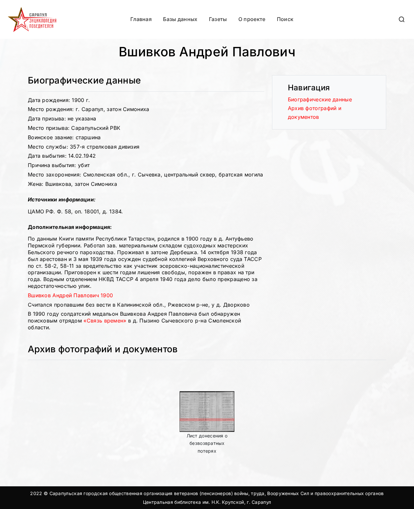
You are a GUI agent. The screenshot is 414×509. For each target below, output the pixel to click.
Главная (141, 19)
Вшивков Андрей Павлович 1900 (70, 295)
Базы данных (180, 19)
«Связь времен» (104, 320)
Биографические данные (320, 99)
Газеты (218, 19)
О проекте (252, 19)
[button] (402, 19)
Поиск (285, 19)
